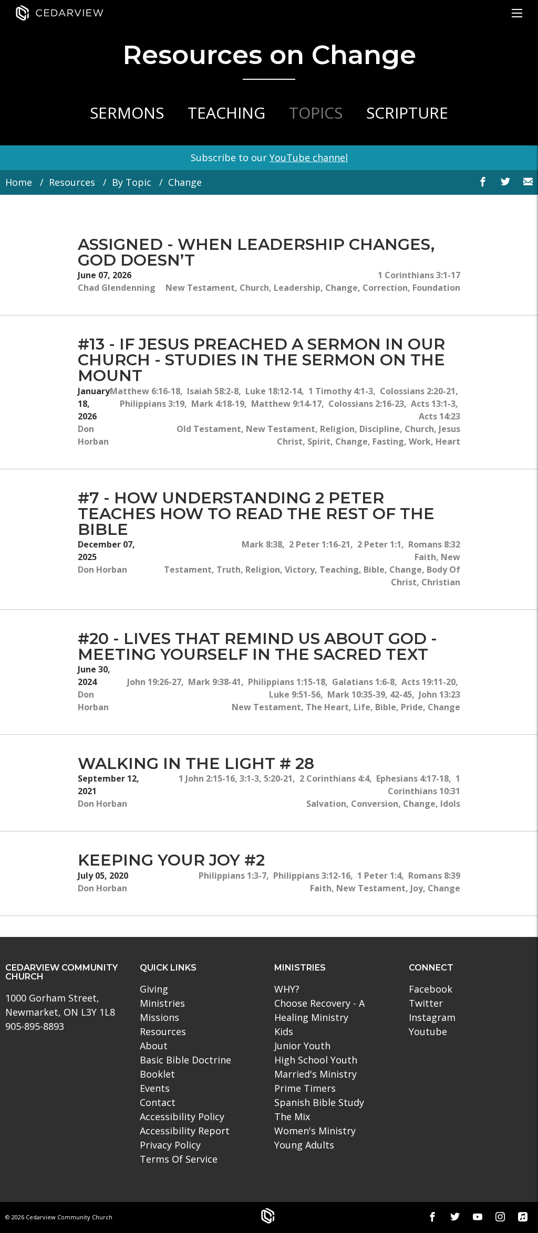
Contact (157, 1102)
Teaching (226, 112)
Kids (283, 1031)
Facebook (430, 989)
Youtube (428, 1031)
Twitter (426, 1003)
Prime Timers (305, 1088)
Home (18, 182)
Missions (159, 1017)
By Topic (131, 182)
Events (155, 1088)
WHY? (286, 989)
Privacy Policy (170, 1145)
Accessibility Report (185, 1130)
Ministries (162, 1003)
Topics (316, 112)
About (154, 1045)
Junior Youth (302, 1045)
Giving (154, 989)
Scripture (407, 112)
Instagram (432, 1017)
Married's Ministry (315, 1074)
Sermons (127, 112)
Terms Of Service (179, 1159)
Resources (72, 182)
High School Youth (315, 1059)
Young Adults (304, 1145)
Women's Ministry (315, 1130)
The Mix (292, 1116)
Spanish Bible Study (319, 1102)
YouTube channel (309, 157)
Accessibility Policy (182, 1116)
